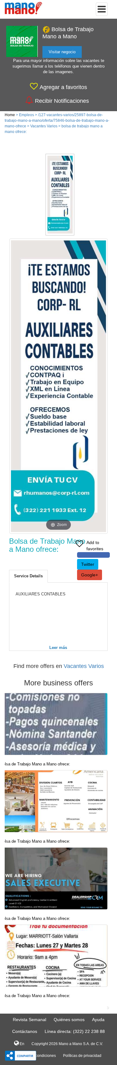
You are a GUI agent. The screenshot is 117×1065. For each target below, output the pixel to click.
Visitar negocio (62, 52)
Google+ (89, 574)
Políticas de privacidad (82, 1055)
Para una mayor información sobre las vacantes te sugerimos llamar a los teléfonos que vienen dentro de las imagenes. (58, 66)
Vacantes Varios (43, 126)
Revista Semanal (29, 1019)
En (21, 1044)
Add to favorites (94, 545)
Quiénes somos (69, 1019)
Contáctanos (24, 1031)
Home (10, 115)
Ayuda (98, 1019)
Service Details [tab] (28, 576)
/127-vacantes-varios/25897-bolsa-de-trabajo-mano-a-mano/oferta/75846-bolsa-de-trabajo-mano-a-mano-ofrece (57, 120)
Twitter (87, 564)
